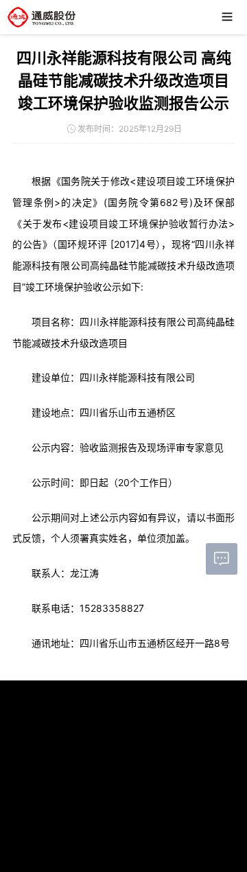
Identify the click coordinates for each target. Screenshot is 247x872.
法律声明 (77, 828)
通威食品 (194, 859)
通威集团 (60, 859)
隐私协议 (112, 828)
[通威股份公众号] (60, 758)
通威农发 (127, 859)
